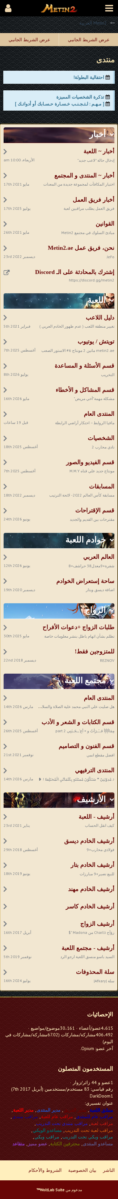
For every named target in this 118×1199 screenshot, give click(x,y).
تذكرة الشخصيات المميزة (80, 97)
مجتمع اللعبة (85, 680)
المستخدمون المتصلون (85, 1068)
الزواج (95, 610)
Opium (87, 1048)
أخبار (97, 134)
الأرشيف (91, 799)
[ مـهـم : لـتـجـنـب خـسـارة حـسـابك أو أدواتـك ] (59, 104)
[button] (109, 8)
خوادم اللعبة (86, 539)
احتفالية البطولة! (88, 77)
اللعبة (97, 300)
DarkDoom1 (101, 1096)
